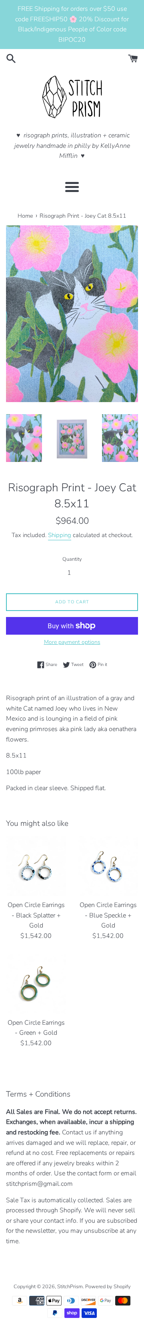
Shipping (59, 535)
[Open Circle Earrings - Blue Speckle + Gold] (108, 866)
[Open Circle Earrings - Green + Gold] (36, 984)
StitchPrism (70, 1286)
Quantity (72, 559)
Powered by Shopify (108, 1286)
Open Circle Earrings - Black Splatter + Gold (36, 915)
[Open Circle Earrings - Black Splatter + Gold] (36, 866)
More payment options (72, 642)
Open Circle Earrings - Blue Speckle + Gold (108, 915)
